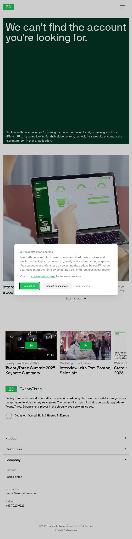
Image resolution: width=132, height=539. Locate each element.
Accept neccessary (57, 286)
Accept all (29, 286)
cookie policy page (43, 276)
